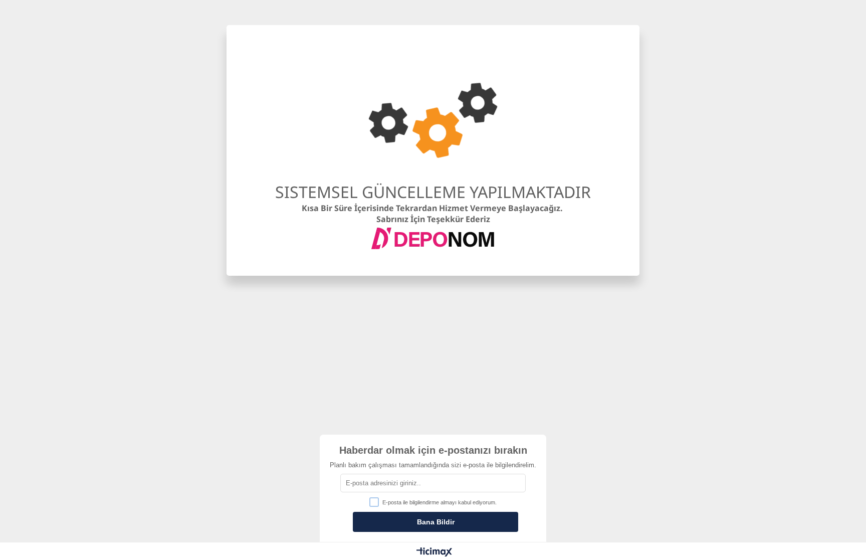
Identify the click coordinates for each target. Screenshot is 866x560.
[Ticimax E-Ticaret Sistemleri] (434, 552)
